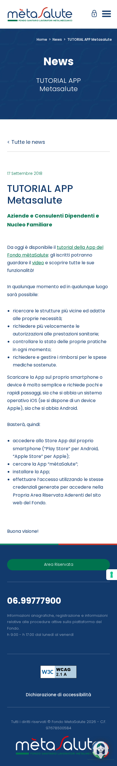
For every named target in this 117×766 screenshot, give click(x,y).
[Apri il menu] (105, 14)
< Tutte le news (26, 142)
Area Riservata (58, 564)
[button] (96, 14)
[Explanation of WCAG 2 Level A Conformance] (58, 671)
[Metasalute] (39, 14)
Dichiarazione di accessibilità (58, 695)
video (38, 262)
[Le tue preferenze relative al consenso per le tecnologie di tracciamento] (111, 574)
